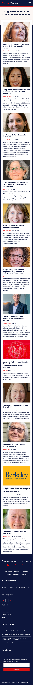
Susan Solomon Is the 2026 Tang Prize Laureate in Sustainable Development (15, 184)
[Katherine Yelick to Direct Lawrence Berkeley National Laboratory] (16, 304)
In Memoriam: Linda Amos (9, 643)
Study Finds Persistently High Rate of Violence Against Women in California (16, 91)
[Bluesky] (3, 600)
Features (5, 370)
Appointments (7, 230)
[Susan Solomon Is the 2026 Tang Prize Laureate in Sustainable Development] (16, 170)
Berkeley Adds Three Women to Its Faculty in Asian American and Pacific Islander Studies (16, 490)
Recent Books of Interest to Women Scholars (16, 631)
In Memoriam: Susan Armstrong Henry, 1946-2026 (15, 406)
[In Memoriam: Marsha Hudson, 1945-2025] (16, 519)
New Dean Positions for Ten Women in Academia (13, 227)
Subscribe (17, 669)
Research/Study (7, 96)
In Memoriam (6, 410)
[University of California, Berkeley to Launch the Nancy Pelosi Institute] (16, 32)
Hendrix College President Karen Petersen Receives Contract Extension (14, 638)
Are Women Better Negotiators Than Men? (15, 136)
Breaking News (7, 323)
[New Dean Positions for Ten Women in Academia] (16, 213)
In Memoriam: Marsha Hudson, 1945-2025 (15, 532)
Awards (5, 189)
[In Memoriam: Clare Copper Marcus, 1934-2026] (16, 432)
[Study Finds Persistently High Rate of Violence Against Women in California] (16, 77)
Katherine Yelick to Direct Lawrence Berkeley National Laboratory (14, 318)
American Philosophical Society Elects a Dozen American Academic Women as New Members (15, 365)
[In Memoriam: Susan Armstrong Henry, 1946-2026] (16, 392)
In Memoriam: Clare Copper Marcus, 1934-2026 (14, 445)
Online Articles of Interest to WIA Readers (16, 634)
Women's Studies (8, 51)
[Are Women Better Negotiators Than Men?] (16, 122)
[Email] (10, 600)
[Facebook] (7, 600)
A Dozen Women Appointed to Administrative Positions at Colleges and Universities (14, 271)
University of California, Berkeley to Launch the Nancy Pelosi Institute (16, 46)
